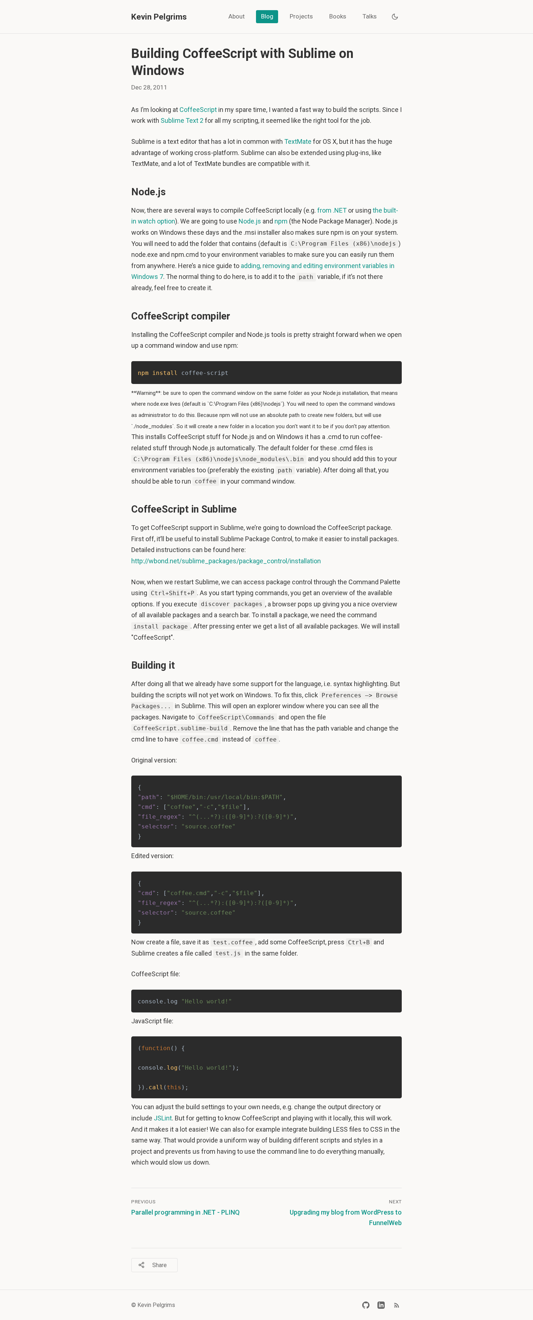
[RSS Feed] (396, 1305)
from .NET (332, 210)
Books (337, 16)
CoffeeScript (198, 109)
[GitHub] (365, 1305)
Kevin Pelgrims (159, 16)
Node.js (250, 221)
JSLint (163, 1118)
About (236, 16)
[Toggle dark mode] (395, 17)
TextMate (297, 141)
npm (281, 221)
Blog (267, 16)
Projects (301, 16)
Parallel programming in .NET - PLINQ (185, 1212)
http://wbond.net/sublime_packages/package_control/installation (226, 561)
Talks (370, 16)
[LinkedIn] (381, 1305)
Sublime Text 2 (182, 120)
